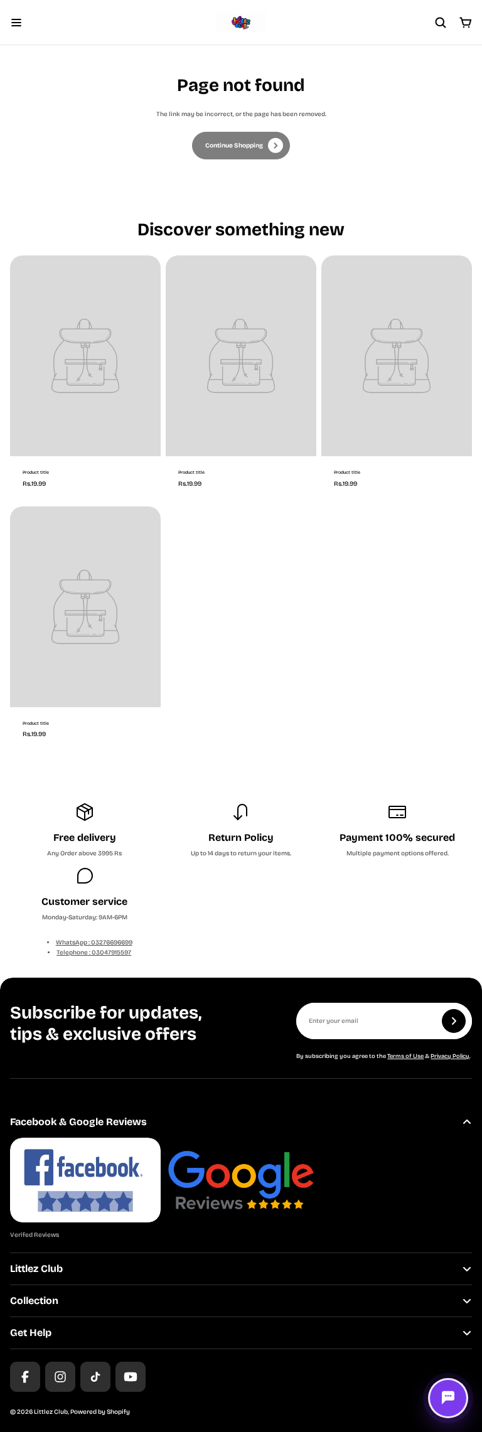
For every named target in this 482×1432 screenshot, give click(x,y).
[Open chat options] (448, 1398)
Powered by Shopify (100, 1412)
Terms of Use (405, 1056)
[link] (241, 145)
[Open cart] (465, 22)
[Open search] (440, 22)
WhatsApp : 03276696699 (94, 942)
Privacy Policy (450, 1056)
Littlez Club (51, 1412)
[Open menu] (16, 22)
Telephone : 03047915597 (93, 952)
